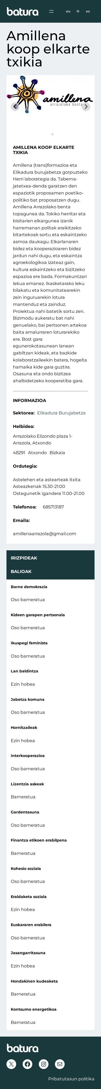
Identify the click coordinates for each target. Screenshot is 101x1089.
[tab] (48, 134)
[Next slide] (86, 106)
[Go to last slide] (15, 106)
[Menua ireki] (51, 11)
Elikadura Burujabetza (61, 413)
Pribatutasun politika (71, 1078)
